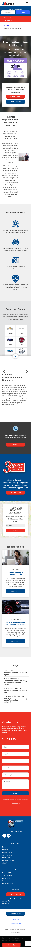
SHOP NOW (11, 945)
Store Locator (15, 894)
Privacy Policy (25, 799)
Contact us (5, 903)
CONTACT (15, 890)
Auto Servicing (7, 855)
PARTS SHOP (8, 20)
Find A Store (15, 102)
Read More (15, 591)
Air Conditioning (7, 852)
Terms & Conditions (15, 923)
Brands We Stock (7, 883)
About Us (5, 863)
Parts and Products (8, 860)
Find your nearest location (15, 9)
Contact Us (15, 445)
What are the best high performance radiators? (15, 623)
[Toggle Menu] (27, 3)
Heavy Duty (6, 857)
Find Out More (15, 492)
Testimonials (6, 881)
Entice (10, 929)
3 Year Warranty (7, 875)
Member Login (15, 914)
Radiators (6, 26)
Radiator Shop (15, 97)
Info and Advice (7, 873)
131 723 (8, 17)
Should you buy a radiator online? (15, 573)
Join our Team (6, 901)
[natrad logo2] (8, 3)
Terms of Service (15, 803)
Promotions (6, 878)
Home (4, 847)
